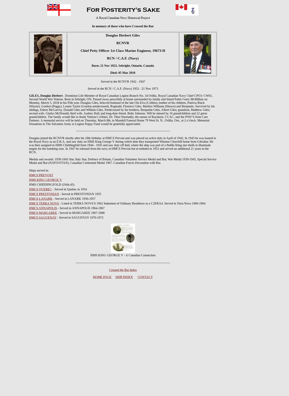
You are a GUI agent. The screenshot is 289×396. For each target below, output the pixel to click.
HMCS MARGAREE (43, 212)
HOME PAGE (102, 277)
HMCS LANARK (40, 198)
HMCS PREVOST (41, 175)
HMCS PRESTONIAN (44, 194)
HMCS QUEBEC (40, 189)
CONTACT (145, 277)
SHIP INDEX (124, 277)
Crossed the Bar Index (123, 270)
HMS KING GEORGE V (45, 180)
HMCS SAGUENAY (42, 217)
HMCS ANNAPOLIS (43, 208)
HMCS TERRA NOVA (44, 203)
